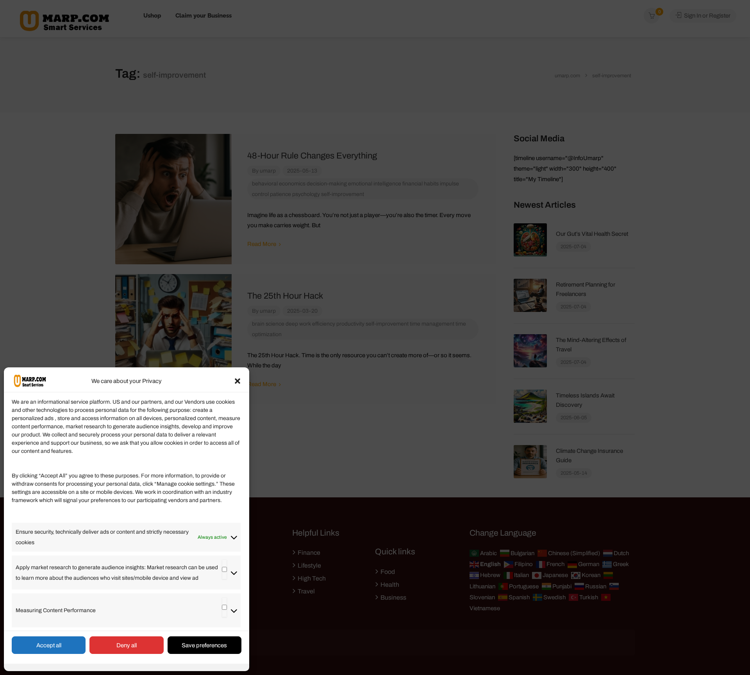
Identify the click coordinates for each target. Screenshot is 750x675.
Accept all (48, 645)
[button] (237, 381)
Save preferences (204, 645)
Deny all (126, 645)
